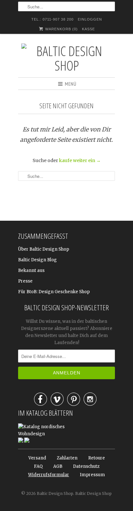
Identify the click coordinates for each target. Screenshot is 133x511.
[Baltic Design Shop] (66, 57)
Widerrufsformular (48, 474)
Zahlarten (67, 458)
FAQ (38, 466)
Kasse (88, 29)
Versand (37, 458)
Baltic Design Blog (37, 260)
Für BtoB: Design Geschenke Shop (54, 291)
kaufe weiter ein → (80, 160)
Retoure (96, 458)
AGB (57, 466)
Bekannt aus (31, 270)
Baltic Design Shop (55, 493)
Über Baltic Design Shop (43, 249)
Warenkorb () (61, 29)
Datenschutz (86, 466)
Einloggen (90, 19)
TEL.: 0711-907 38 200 (52, 19)
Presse (25, 281)
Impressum (92, 474)
